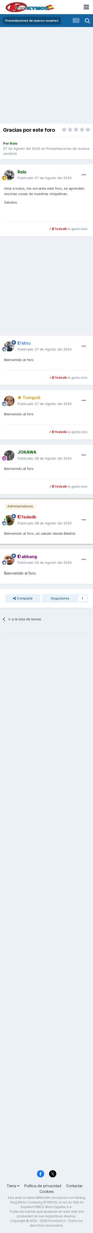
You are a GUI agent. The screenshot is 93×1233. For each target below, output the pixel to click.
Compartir (24, 598)
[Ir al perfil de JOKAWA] (9, 455)
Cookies (47, 1191)
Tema (12, 1186)
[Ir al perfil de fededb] (9, 520)
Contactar (74, 1186)
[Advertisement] (46, 76)
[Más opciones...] (84, 175)
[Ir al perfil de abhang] (9, 559)
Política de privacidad (42, 1186)
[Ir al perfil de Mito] (9, 346)
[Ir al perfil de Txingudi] (9, 401)
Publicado (45, 178)
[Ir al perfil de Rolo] (9, 175)
